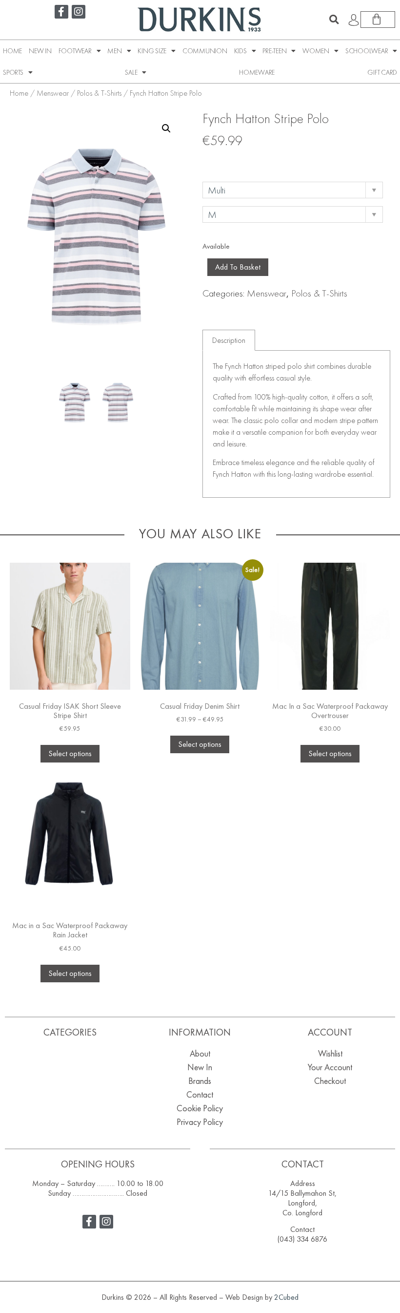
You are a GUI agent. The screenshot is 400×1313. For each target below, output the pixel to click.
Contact (199, 1094)
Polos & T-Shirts (99, 93)
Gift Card (382, 72)
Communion (204, 50)
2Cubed (286, 1297)
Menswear (53, 93)
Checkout (330, 1080)
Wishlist (330, 1053)
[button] (334, 19)
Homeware (257, 72)
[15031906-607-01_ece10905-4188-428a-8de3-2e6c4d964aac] (74, 403)
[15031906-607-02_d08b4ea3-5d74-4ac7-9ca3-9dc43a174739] (118, 403)
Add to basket (237, 267)
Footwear (75, 50)
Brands (199, 1080)
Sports (13, 72)
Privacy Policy (200, 1121)
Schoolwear (366, 50)
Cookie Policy (200, 1108)
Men (114, 50)
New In (40, 50)
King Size (152, 50)
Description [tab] (228, 340)
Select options (70, 753)
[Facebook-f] (61, 12)
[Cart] (377, 19)
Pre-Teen (274, 50)
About (200, 1053)
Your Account (330, 1067)
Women (315, 50)
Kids (240, 50)
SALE (131, 72)
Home (12, 50)
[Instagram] (78, 12)
